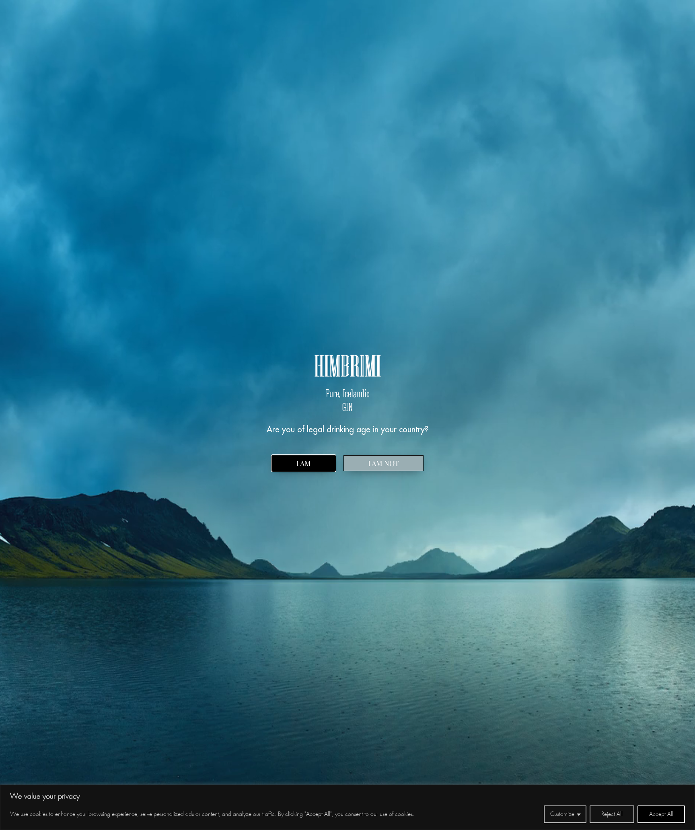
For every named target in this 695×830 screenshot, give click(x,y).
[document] (347, 415)
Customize (562, 814)
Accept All (661, 814)
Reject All (612, 814)
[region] (347, 807)
